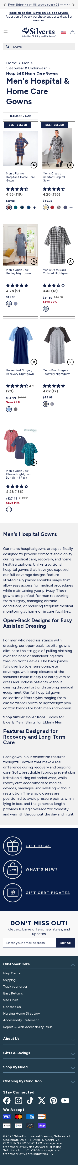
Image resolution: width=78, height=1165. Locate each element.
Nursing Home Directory (21, 1013)
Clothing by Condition (22, 1081)
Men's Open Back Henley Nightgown (18, 271)
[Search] (7, 46)
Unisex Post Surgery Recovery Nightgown (20, 372)
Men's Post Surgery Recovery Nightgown (57, 372)
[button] (5, 32)
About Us (11, 1038)
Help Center (12, 973)
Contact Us (12, 1007)
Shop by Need (15, 1067)
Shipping (9, 980)
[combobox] (39, 46)
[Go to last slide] (5, 4)
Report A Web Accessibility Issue (28, 1027)
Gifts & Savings (16, 1053)
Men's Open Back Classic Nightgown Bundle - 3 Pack (18, 474)
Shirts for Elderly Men (43, 722)
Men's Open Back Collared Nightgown (56, 271)
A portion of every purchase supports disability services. (39, 16)
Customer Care (16, 964)
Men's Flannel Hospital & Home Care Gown (20, 177)
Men (25, 63)
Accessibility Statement (21, 1020)
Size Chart (11, 1000)
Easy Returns (13, 993)
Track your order (15, 986)
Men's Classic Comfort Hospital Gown (54, 177)
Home (11, 63)
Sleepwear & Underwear (26, 68)
